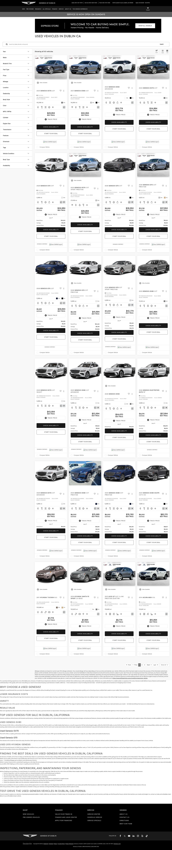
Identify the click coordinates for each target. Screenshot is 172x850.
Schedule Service (94, 817)
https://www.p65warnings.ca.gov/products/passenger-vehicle (130, 678)
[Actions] (63, 90)
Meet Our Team (126, 824)
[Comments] (64, 107)
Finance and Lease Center (66, 817)
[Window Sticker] (64, 202)
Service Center (93, 814)
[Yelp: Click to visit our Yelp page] (142, 836)
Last (155, 665)
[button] (65, 67)
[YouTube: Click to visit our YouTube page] (129, 836)
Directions (124, 820)
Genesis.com (117, 843)
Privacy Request (69, 843)
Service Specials (94, 820)
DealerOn (46, 843)
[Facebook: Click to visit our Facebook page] (120, 836)
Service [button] (61, 9)
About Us (123, 814)
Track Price (52, 119)
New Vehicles (28, 814)
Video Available (42, 83)
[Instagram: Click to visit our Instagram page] (138, 836)
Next (149, 665)
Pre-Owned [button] (30, 9)
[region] (51, 223)
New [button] (23, 9)
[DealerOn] (27, 843)
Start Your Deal (51, 133)
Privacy (55, 843)
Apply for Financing (63, 820)
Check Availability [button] (51, 127)
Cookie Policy (61, 843)
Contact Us (124, 817)
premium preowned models (30, 794)
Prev (135, 665)
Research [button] (38, 9)
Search (161, 44)
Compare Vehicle (45, 147)
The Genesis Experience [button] (80, 9)
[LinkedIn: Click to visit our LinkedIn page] (133, 836)
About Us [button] (68, 9)
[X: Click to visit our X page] (125, 836)
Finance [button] (54, 9)
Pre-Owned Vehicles (31, 817)
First (129, 665)
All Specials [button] (47, 9)
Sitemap (51, 843)
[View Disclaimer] (52, 107)
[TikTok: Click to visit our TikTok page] (147, 836)
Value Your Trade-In (63, 814)
